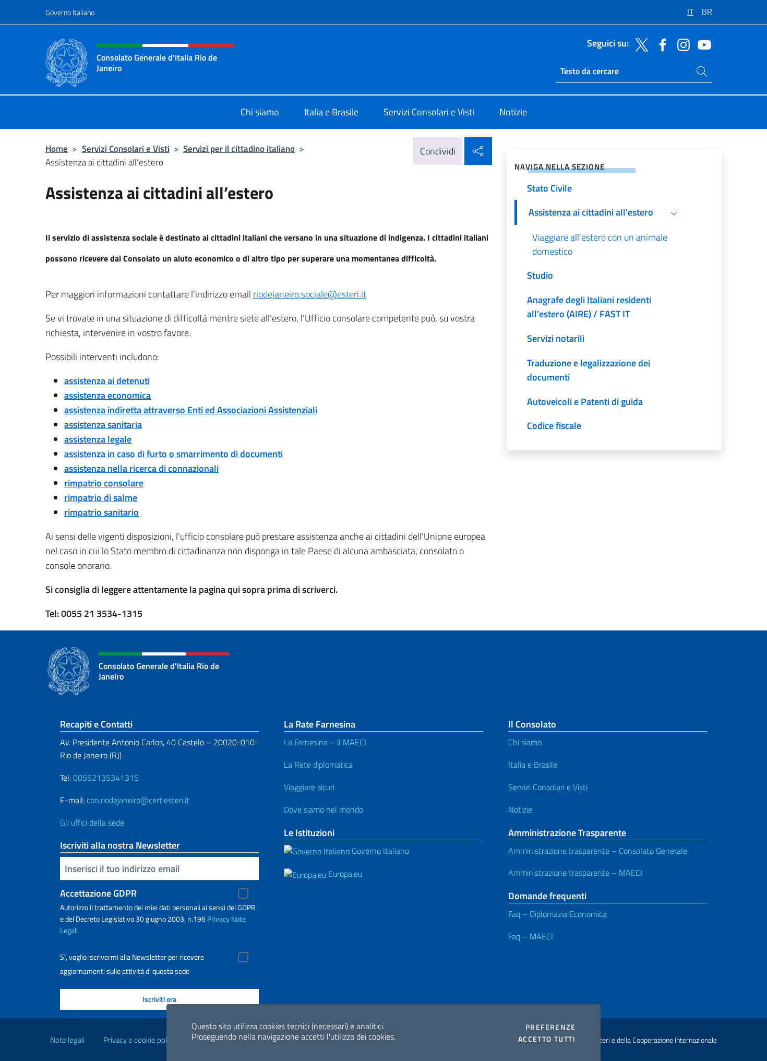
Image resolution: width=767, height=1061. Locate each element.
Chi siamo (525, 742)
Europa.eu (344, 873)
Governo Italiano (69, 12)
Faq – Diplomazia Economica (557, 914)
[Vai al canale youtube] (701, 44)
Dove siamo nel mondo (323, 809)
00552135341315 (106, 777)
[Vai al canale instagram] (680, 44)
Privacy (218, 918)
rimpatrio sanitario (101, 512)
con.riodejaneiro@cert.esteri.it (138, 800)
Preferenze (550, 1027)
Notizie (520, 809)
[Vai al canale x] (639, 44)
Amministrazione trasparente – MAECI (575, 872)
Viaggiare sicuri (309, 787)
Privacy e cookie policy (139, 1040)
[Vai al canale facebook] (660, 44)
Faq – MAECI (530, 936)
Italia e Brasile (532, 764)
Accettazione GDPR (98, 893)
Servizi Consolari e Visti (126, 148)
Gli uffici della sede (92, 822)
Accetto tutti (547, 1039)
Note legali (67, 1040)
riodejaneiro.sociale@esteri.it (309, 294)
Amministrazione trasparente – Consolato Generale (597, 850)
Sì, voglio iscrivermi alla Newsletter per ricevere (132, 957)
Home (56, 148)
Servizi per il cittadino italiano (239, 148)
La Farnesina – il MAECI (325, 742)
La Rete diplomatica (318, 764)
